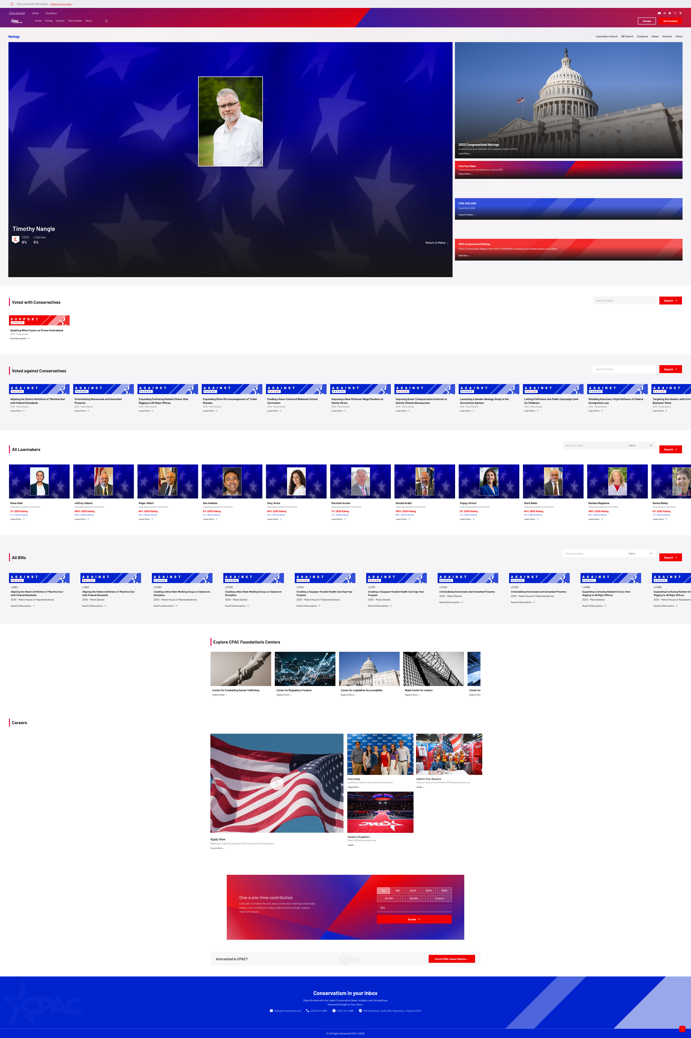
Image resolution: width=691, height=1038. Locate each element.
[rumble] (670, 13)
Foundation (51, 13)
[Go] (682, 1029)
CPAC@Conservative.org (364, 840)
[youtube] (659, 13)
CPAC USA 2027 (17, 13)
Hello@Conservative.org (287, 1010)
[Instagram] (664, 13)
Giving (35, 13)
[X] (675, 13)
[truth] (680, 13)
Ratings (14, 37)
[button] (106, 20)
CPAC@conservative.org (458, 782)
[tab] (383, 890)
